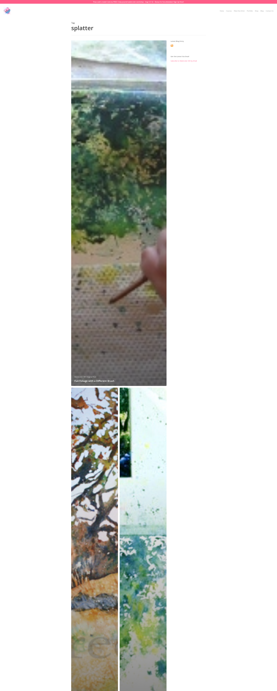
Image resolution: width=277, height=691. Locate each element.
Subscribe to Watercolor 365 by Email (184, 61)
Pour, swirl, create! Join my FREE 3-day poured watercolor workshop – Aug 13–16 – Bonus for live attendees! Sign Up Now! (138, 2)
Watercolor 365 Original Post (85, 377)
